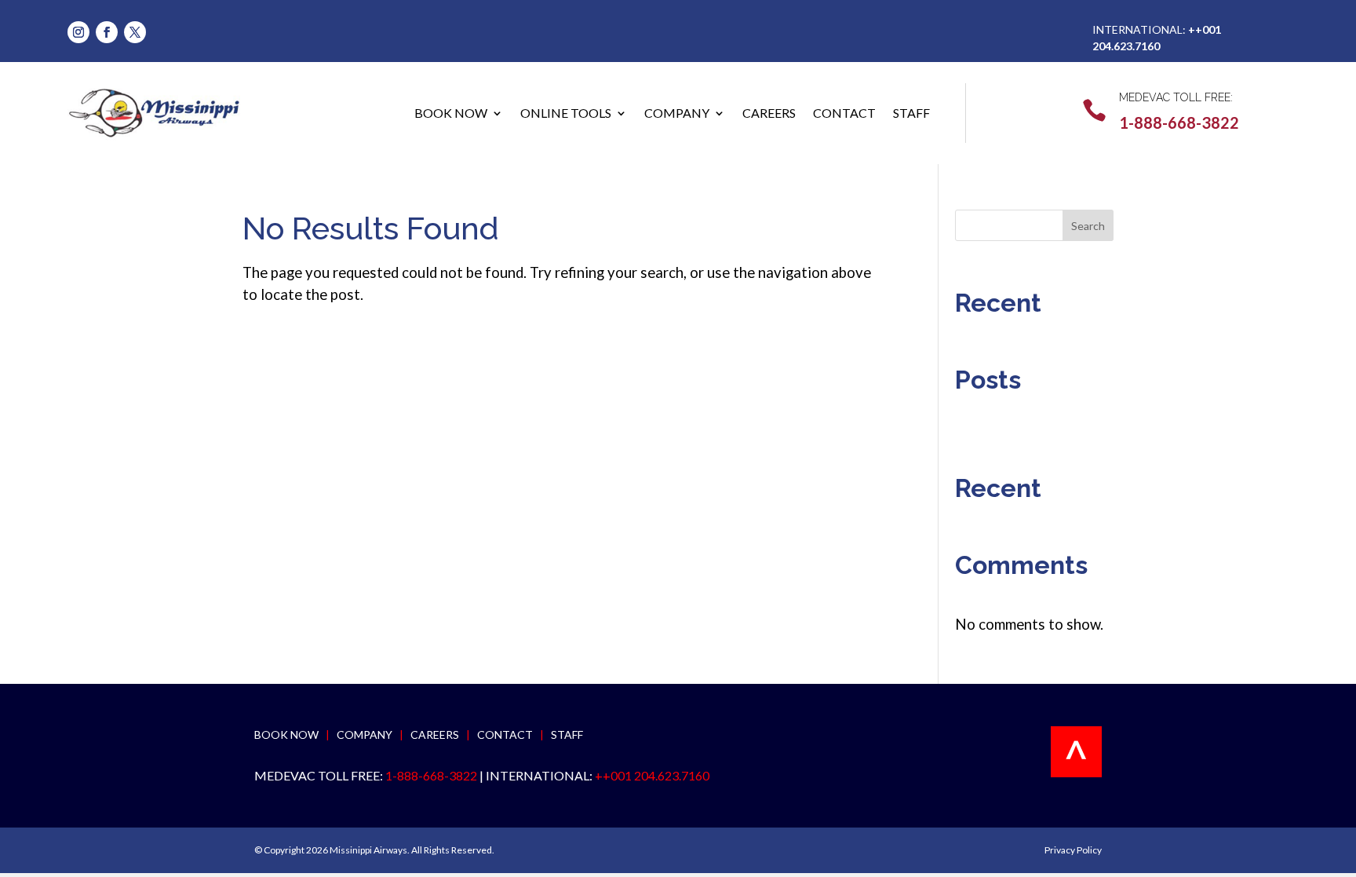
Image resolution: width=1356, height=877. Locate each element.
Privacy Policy (1073, 850)
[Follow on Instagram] (78, 32)
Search (1088, 225)
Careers (769, 112)
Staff (911, 112)
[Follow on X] (135, 32)
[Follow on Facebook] (107, 32)
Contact (844, 112)
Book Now (450, 112)
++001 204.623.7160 (652, 775)
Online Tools (565, 112)
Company (676, 112)
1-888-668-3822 (1179, 122)
